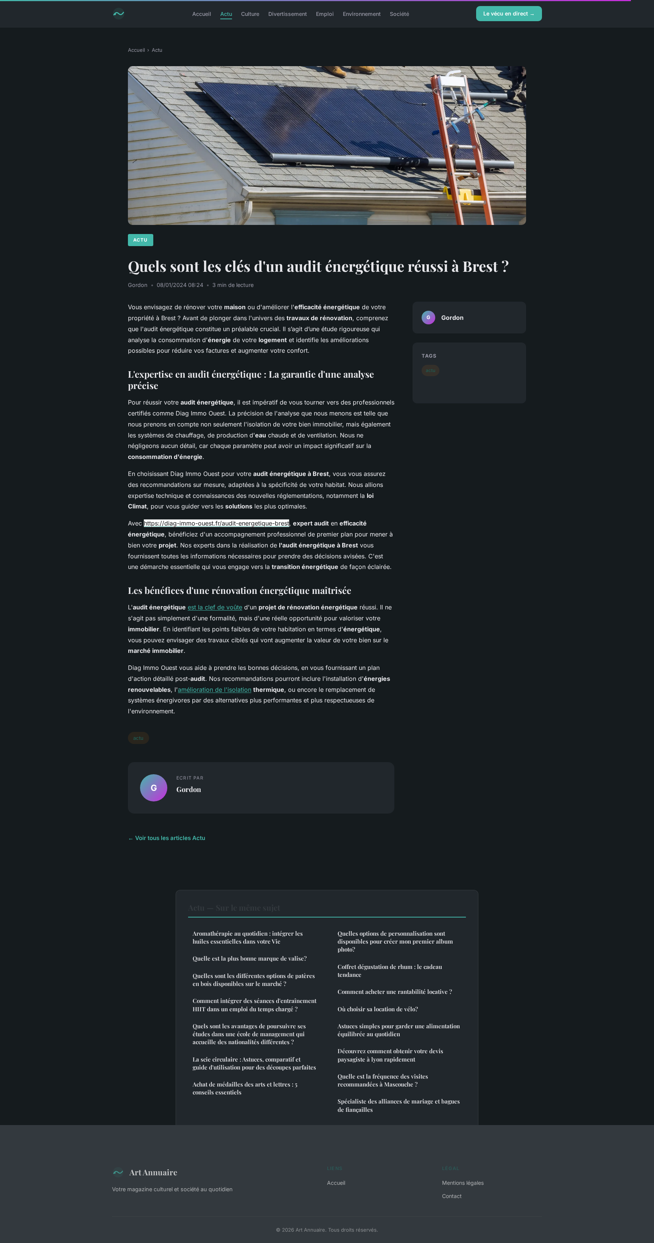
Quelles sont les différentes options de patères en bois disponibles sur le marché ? (254, 979)
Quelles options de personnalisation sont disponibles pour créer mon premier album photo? (395, 941)
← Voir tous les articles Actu (166, 838)
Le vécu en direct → (509, 13)
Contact (452, 1196)
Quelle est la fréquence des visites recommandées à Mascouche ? (383, 1080)
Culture (250, 13)
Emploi (325, 13)
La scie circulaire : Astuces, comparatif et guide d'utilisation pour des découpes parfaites (254, 1063)
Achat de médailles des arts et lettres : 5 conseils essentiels (245, 1088)
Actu (226, 13)
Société (399, 13)
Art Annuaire (153, 1172)
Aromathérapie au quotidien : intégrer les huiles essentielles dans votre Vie (248, 937)
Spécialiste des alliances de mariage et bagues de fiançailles (399, 1105)
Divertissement (287, 13)
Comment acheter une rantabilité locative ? (395, 991)
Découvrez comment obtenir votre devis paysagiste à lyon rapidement (390, 1055)
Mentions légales (463, 1182)
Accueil (201, 13)
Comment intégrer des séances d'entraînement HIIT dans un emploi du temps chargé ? (254, 1004)
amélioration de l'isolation (214, 689)
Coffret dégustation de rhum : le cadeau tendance (390, 970)
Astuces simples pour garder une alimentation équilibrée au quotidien (399, 1030)
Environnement (362, 13)
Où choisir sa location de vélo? (378, 1009)
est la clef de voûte (215, 607)
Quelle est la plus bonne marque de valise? (250, 958)
